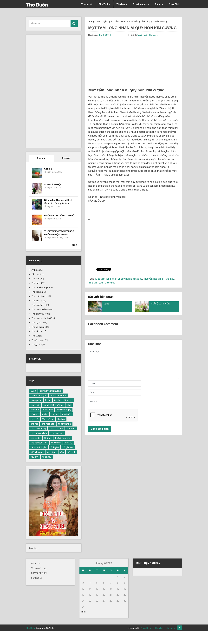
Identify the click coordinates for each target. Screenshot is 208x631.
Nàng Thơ (48, 409)
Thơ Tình (104, 4)
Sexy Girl (174, 4)
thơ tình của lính (39, 433)
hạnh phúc (36, 400)
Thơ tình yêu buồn (41, 318)
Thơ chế (35, 278)
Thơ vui (35, 335)
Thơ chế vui (47, 419)
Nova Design (147, 628)
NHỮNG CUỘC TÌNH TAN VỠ (59, 215)
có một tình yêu (38, 395)
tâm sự (68, 442)
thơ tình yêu (96, 282)
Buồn (33, 390)
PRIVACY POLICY (39, 573)
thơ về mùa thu (62, 438)
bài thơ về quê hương (50, 390)
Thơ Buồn (37, 5)
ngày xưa (35, 405)
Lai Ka (57, 400)
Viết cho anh (37, 452)
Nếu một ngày (64, 409)
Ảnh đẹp (36, 270)
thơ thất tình (56, 428)
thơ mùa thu (64, 423)
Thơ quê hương (39, 287)
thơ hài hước (48, 423)
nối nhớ (34, 414)
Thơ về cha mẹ (39, 327)
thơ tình (71, 428)
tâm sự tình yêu (38, 447)
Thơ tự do (120, 21)
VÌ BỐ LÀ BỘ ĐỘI (52, 184)
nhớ (69, 405)
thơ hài (34, 423)
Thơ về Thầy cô (39, 331)
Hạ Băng (62, 395)
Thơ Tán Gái (37, 291)
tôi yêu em (68, 447)
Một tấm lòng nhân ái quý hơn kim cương (118, 278)
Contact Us (36, 578)
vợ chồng (51, 452)
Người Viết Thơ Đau (53, 405)
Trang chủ (86, 4)
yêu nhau (46, 456)
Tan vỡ (55, 414)
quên (44, 414)
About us (35, 563)
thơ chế (34, 419)
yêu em (34, 456)
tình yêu (55, 447)
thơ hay (170, 278)
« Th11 (82, 611)
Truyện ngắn (141, 4)
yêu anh (72, 452)
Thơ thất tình (38, 296)
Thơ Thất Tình (105, 35)
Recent (66, 158)
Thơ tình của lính (40, 309)
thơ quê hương (38, 428)
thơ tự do (110, 282)
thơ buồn (66, 414)
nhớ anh (35, 409)
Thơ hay (121, 4)
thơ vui (47, 438)
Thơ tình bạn (38, 305)
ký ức (47, 400)
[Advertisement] (133, 60)
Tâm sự (159, 4)
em (52, 395)
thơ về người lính (39, 442)
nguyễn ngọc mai (153, 278)
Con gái (48, 168)
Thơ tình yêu (38, 313)
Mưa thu (68, 400)
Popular (41, 158)
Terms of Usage (39, 568)
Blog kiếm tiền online (165, 628)
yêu (62, 452)
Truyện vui (37, 344)
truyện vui (56, 442)
